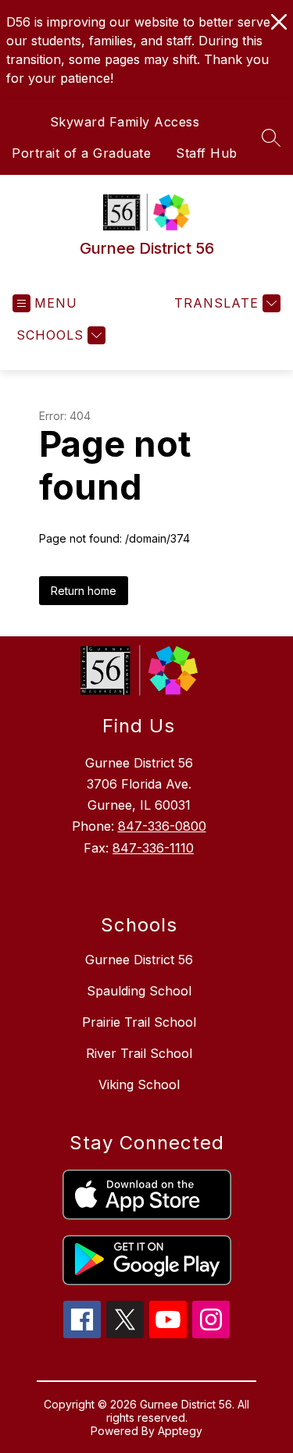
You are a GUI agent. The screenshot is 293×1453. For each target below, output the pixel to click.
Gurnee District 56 (139, 959)
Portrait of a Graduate (81, 153)
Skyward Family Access (125, 122)
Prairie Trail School (139, 1022)
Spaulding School (139, 991)
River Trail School (139, 1053)
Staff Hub (207, 153)
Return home (83, 590)
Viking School (139, 1084)
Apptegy (180, 1430)
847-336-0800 (162, 826)
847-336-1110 (153, 848)
